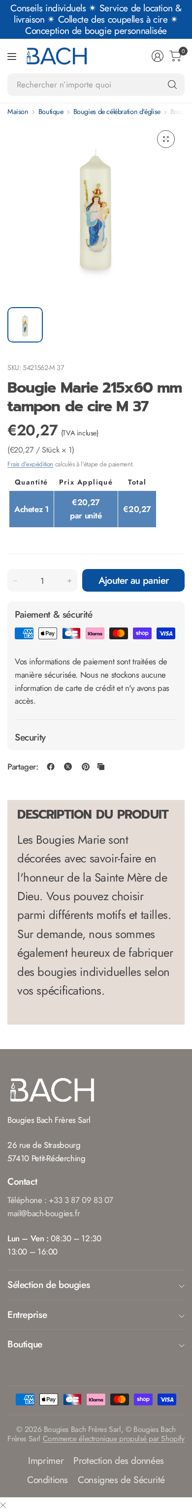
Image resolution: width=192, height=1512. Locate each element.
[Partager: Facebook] (50, 766)
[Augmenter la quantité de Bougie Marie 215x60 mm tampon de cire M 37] (69, 581)
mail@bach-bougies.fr (43, 1213)
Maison (18, 111)
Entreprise (27, 1314)
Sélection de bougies (48, 1284)
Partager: (22, 767)
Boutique (51, 111)
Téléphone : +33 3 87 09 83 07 (60, 1200)
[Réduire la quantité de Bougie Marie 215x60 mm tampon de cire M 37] (15, 581)
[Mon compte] (157, 56)
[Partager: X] (68, 766)
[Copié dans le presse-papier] (101, 766)
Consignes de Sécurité (121, 1479)
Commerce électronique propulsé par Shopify (114, 1438)
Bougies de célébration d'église (116, 111)
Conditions (47, 1479)
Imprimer (46, 1460)
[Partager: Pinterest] (85, 766)
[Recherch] (172, 84)
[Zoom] (166, 139)
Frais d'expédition (30, 464)
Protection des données (118, 1460)
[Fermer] (3, 1505)
